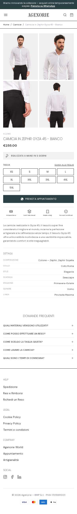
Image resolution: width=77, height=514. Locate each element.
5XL (12, 187)
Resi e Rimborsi (13, 393)
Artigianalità (11, 460)
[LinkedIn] (19, 477)
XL (11, 179)
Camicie (17, 24)
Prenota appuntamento (40, 199)
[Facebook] (12, 477)
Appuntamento (13, 453)
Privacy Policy (12, 423)
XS (11, 171)
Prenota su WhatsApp (43, 6)
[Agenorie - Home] (38, 15)
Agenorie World (13, 447)
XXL (29, 179)
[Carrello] (72, 15)
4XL (66, 179)
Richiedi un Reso (13, 399)
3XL (47, 179)
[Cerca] (65, 15)
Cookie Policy (12, 417)
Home (6, 24)
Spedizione (10, 387)
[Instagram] (5, 477)
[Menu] (5, 15)
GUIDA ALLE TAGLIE (64, 165)
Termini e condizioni (16, 429)
